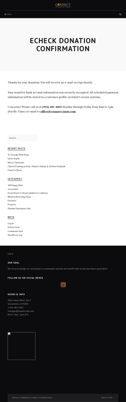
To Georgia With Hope (18, 154)
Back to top (107, 398)
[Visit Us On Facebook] (63, 284)
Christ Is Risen (15, 170)
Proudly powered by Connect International (32, 398)
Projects (12, 204)
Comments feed (15, 231)
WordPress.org (15, 234)
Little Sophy (14, 158)
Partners (12, 200)
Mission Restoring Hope (19, 196)
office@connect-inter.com (58, 111)
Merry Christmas (16, 162)
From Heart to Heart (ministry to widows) (28, 192)
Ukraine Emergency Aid (19, 208)
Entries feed (13, 227)
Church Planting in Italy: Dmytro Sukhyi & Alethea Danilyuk (36, 166)
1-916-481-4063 (16, 307)
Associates (13, 189)
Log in (11, 223)
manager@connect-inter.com (21, 311)
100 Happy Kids (15, 185)
